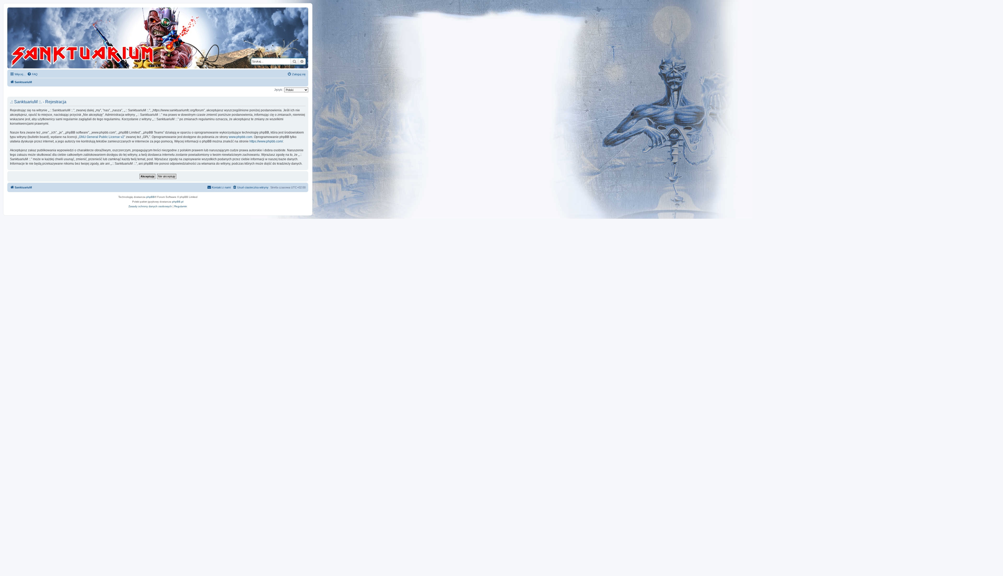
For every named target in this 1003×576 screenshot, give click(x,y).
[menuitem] (32, 74)
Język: (278, 89)
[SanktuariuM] (107, 38)
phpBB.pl (177, 201)
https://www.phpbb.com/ (266, 141)
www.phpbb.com (240, 137)
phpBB (150, 196)
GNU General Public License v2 (101, 137)
